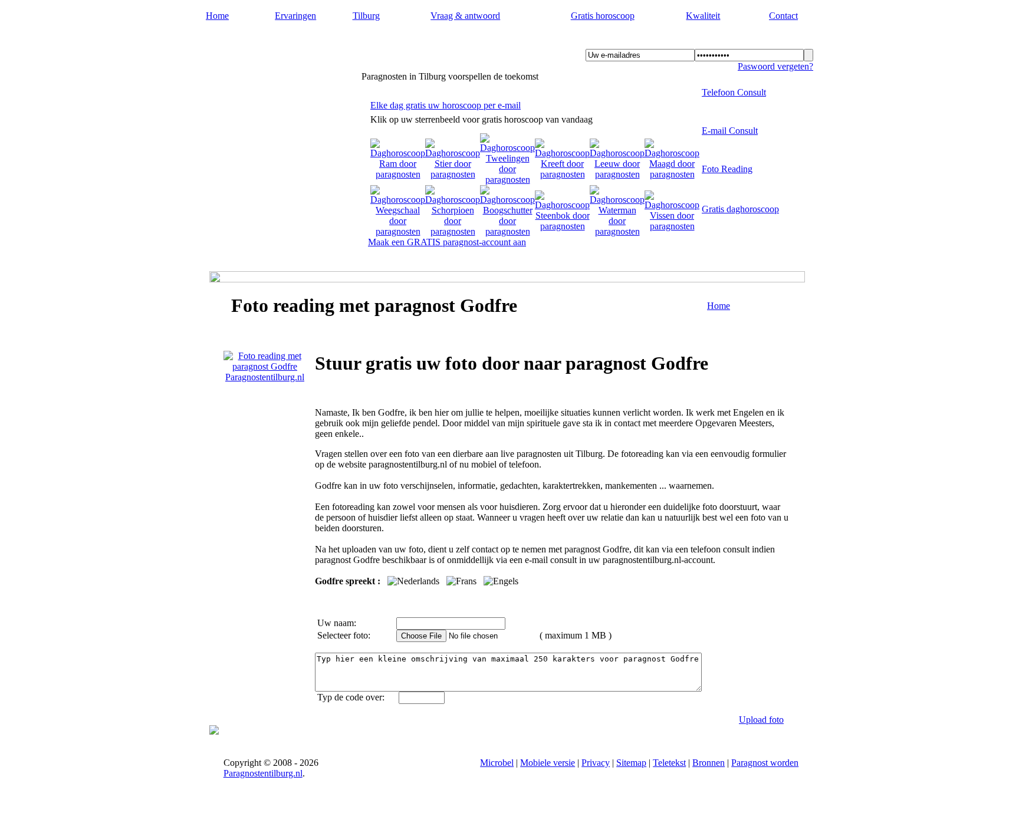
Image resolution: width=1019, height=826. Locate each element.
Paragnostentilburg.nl (274, 42)
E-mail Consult (730, 131)
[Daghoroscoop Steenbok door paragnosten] (562, 226)
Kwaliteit (703, 16)
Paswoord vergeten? (775, 66)
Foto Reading (727, 169)
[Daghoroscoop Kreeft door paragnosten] (562, 174)
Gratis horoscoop (603, 16)
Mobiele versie (547, 763)
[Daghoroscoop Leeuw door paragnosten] (617, 174)
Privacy (595, 763)
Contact (783, 16)
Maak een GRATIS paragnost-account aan (447, 242)
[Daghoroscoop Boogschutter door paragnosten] (507, 231)
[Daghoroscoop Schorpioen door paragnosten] (452, 231)
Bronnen (708, 763)
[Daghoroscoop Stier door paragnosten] (452, 174)
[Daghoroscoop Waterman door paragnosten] (617, 231)
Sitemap (631, 763)
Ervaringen (295, 16)
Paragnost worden (764, 763)
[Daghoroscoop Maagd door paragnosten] (672, 174)
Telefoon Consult (734, 92)
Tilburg (366, 16)
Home (217, 16)
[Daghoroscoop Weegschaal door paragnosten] (397, 231)
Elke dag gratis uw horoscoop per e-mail (445, 105)
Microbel (497, 763)
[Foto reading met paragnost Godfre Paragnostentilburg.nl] (264, 377)
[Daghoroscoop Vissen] (672, 226)
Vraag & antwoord (465, 16)
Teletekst (669, 763)
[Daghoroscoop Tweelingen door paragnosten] (507, 180)
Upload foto (761, 720)
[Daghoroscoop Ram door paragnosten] (397, 174)
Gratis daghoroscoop (740, 209)
